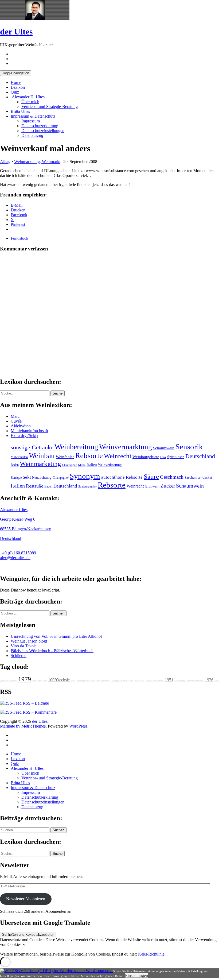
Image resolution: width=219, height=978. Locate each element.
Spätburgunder (87, 486)
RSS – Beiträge (35, 703)
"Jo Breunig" (179, 680)
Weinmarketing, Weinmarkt (37, 161)
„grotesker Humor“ (8, 680)
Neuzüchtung (42, 478)
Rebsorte (89, 455)
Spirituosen (175, 457)
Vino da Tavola (24, 646)
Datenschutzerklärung (39, 125)
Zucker (168, 486)
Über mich (30, 101)
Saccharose (193, 478)
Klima (81, 464)
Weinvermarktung (125, 447)
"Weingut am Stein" (119, 680)
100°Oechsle (59, 680)
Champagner (61, 478)
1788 (131, 680)
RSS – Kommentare (39, 712)
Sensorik (189, 446)
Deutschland (200, 456)
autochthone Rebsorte (122, 477)
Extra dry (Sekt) (24, 435)
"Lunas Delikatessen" (154, 680)
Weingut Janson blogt (29, 641)
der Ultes (16, 31)
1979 (24, 679)
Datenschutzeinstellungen (42, 130)
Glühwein (152, 486)
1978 (136, 680)
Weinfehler (65, 457)
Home (16, 82)
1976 (73, 680)
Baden (15, 465)
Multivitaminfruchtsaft (29, 430)
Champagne (69, 464)
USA (163, 457)
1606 (142, 680)
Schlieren (18, 655)
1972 (216, 680)
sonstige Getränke (32, 447)
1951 (169, 680)
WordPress (78, 726)
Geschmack (171, 477)
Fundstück (19, 238)
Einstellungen (136, 975)
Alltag (5, 161)
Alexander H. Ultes (28, 97)
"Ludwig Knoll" (83, 680)
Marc (15, 416)
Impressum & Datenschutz (33, 116)
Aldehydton (21, 426)
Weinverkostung (110, 465)
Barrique (16, 478)
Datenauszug (32, 135)
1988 (39, 680)
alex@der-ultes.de (15, 557)
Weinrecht (117, 455)
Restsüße (34, 486)
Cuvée (16, 421)
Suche (57, 393)
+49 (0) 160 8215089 (18, 553)
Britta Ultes (20, 111)
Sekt (27, 477)
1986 (34, 680)
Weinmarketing (40, 463)
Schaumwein (163, 448)
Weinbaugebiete (145, 457)
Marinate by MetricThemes (23, 726)
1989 (45, 680)
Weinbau (42, 456)
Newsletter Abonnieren (25, 898)
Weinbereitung (76, 447)
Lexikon (18, 87)
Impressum (30, 121)
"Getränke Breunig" (195, 680)
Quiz (15, 92)
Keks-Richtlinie (151, 954)
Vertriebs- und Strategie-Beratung (49, 106)
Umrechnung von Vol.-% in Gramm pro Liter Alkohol (56, 636)
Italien (92, 464)
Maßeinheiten (19, 457)
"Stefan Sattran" (103, 680)
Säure (151, 476)
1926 (209, 680)
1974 (93, 680)
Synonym (85, 476)
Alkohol (207, 477)
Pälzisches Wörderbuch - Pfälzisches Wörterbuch (52, 650)
